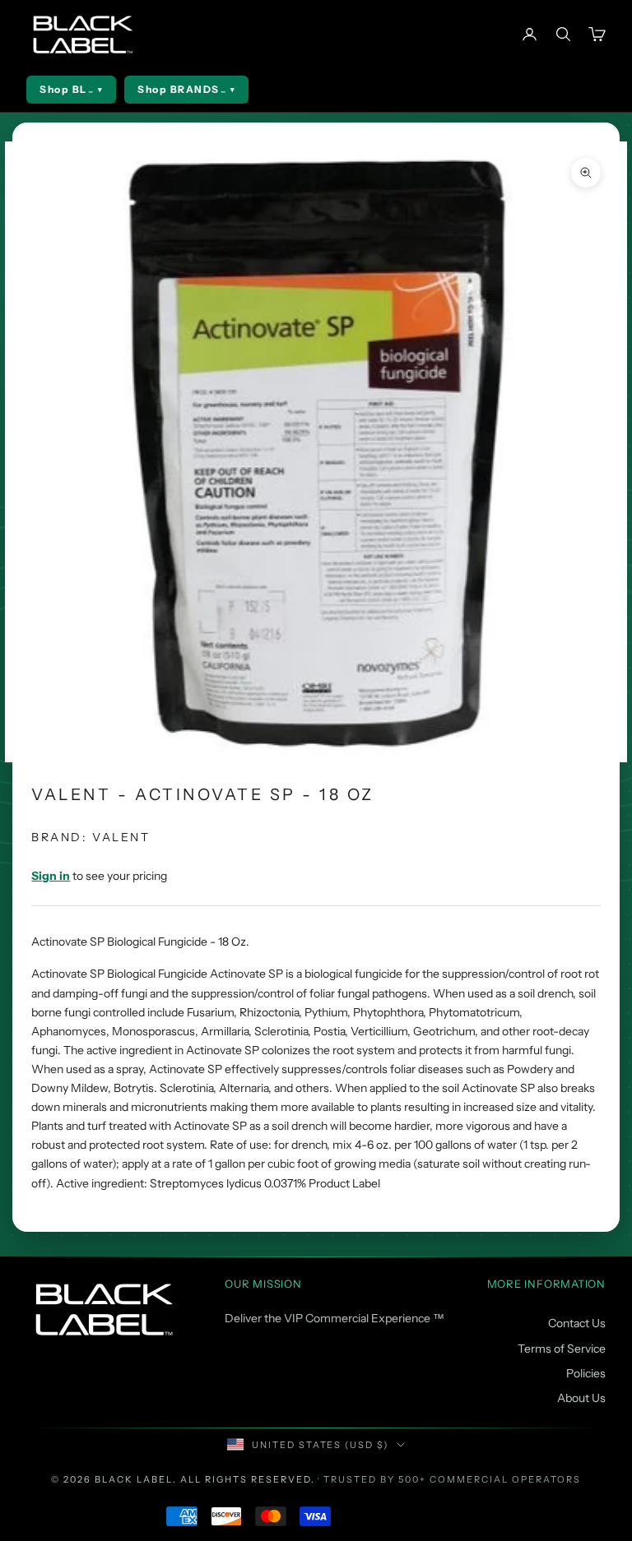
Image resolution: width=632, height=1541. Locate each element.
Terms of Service (562, 1348)
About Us (581, 1398)
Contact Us (577, 1323)
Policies (586, 1373)
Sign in (50, 875)
